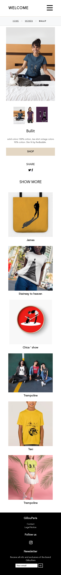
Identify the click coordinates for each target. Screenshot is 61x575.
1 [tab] (30, 120)
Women (29, 21)
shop (30, 152)
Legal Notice (30, 527)
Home (16, 21)
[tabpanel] (19, 115)
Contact (30, 524)
